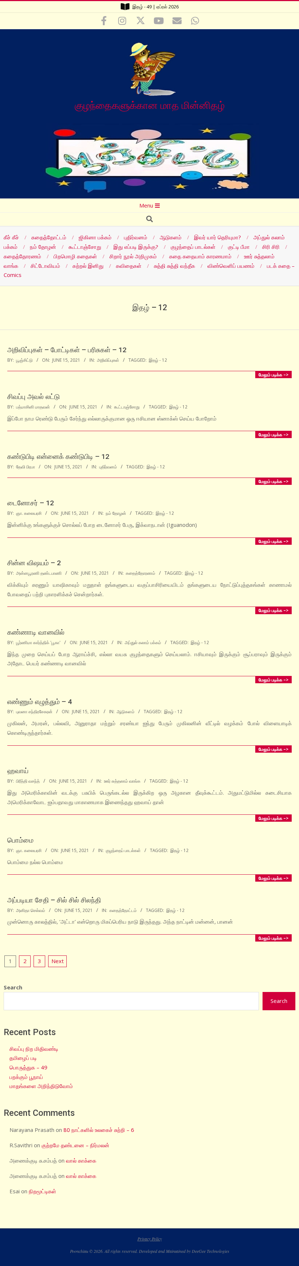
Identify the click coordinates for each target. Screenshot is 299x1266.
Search (13, 987)
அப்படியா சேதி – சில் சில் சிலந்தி (54, 900)
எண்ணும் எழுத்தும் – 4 (39, 701)
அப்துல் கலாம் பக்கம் (143, 642)
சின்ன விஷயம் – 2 (34, 563)
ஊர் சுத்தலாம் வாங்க (122, 781)
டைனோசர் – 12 (30, 503)
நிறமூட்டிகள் (42, 1191)
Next (57, 961)
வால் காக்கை (81, 1160)
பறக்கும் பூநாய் (26, 1076)
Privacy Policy (149, 1239)
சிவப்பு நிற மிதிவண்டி (33, 1048)
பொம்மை (20, 840)
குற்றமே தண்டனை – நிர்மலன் (75, 1145)
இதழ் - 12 (158, 360)
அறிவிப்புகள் (108, 360)
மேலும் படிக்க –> (273, 374)
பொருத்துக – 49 (28, 1067)
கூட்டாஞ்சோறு (127, 407)
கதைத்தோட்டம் (123, 910)
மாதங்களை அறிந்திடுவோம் (41, 1086)
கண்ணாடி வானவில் (36, 632)
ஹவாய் (17, 771)
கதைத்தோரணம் (140, 573)
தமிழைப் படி (23, 1057)
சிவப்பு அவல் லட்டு (33, 396)
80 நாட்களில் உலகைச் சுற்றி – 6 (98, 1129)
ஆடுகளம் (126, 711)
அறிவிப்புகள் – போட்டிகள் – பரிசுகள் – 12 (67, 350)
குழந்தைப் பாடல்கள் (123, 850)
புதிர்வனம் (108, 466)
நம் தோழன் (116, 513)
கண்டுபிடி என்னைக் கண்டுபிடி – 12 (58, 456)
